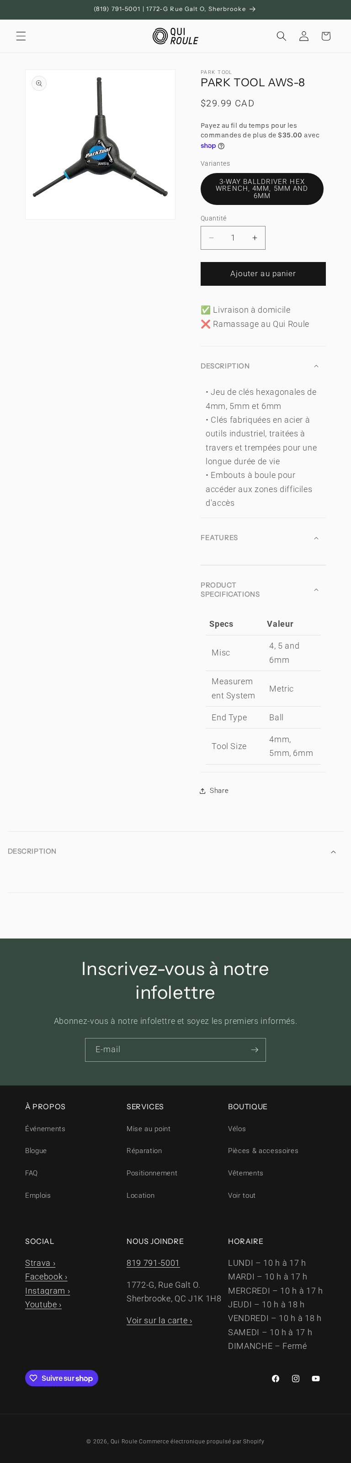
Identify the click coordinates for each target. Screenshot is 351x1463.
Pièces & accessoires (263, 1151)
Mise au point (149, 1129)
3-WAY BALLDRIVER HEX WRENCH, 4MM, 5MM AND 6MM (262, 189)
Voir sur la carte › (159, 1320)
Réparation (144, 1151)
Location (140, 1195)
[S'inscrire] (255, 1050)
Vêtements (246, 1173)
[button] (21, 36)
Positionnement (152, 1173)
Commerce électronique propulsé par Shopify (201, 1441)
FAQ (31, 1173)
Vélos (237, 1129)
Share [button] (219, 791)
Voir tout (242, 1195)
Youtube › (43, 1304)
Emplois (38, 1195)
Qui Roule (124, 1441)
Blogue (36, 1151)
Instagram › (47, 1290)
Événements (45, 1129)
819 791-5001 (153, 1263)
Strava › (40, 1263)
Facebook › (46, 1276)
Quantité (214, 218)
